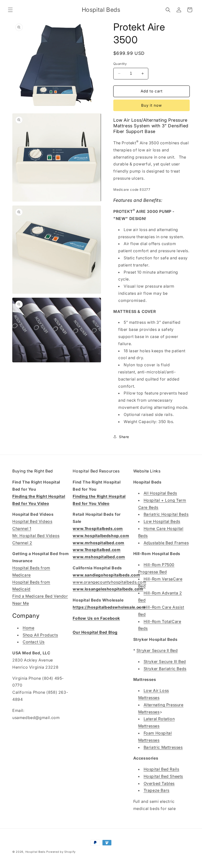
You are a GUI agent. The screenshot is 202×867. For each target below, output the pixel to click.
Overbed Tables (159, 783)
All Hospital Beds (160, 493)
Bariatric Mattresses (163, 747)
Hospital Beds (35, 851)
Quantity (120, 64)
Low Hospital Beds (162, 521)
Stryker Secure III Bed (165, 661)
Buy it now (151, 105)
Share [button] (124, 437)
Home (28, 627)
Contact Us (34, 641)
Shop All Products (40, 634)
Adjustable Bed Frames (166, 542)
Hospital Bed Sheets (163, 776)
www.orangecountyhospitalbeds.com (109, 582)
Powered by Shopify (61, 851)
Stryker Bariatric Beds (165, 668)
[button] (10, 9)
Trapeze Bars (156, 790)
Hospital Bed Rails (161, 769)
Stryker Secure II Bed (157, 650)
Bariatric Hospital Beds (166, 514)
